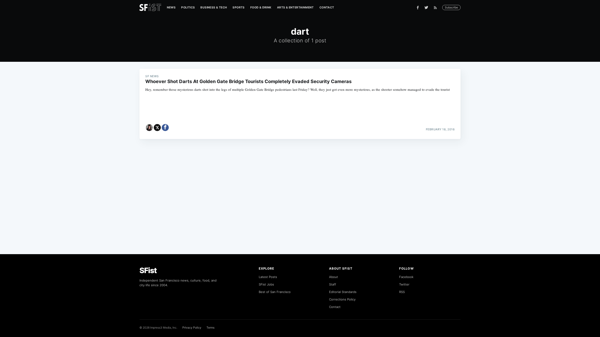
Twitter (404, 284)
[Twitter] (426, 7)
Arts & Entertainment (295, 7)
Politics (188, 7)
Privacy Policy (191, 327)
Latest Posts (268, 277)
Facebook (406, 277)
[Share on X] (157, 128)
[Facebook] (418, 8)
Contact (326, 7)
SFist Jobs (266, 284)
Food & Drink (260, 7)
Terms (210, 327)
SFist (148, 270)
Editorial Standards (342, 292)
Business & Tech (213, 7)
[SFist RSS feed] (436, 7)
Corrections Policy (342, 299)
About (333, 277)
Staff (332, 284)
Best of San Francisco (275, 292)
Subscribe (451, 7)
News (171, 7)
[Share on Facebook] (165, 128)
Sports (238, 7)
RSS (402, 292)
